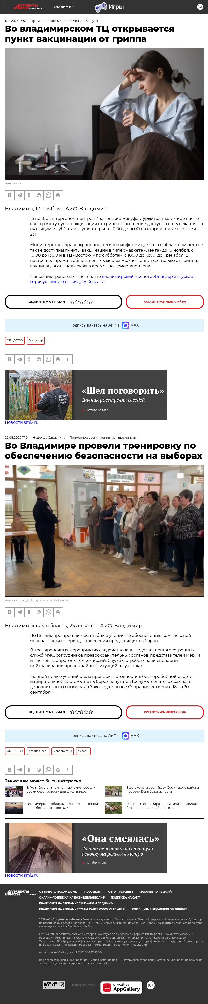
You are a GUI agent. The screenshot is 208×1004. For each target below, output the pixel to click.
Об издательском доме (58, 891)
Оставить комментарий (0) (165, 301)
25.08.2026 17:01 (17, 437)
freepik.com (14, 183)
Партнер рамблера (83, 985)
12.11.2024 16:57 (16, 21)
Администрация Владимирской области (37, 600)
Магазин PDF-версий (155, 891)
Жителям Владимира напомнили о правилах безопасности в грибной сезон (161, 806)
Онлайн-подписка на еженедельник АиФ (72, 897)
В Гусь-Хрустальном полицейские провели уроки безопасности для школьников (61, 790)
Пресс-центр (92, 891)
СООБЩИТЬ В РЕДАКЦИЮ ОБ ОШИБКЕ (159, 909)
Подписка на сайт (125, 897)
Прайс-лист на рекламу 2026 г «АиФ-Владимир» (76, 903)
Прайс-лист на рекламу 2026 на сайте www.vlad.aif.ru (82, 909)
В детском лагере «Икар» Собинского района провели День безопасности (162, 790)
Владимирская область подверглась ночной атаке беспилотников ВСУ (62, 806)
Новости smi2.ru (22, 422)
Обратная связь (120, 891)
